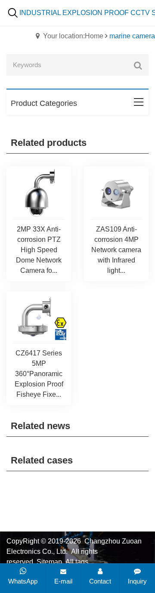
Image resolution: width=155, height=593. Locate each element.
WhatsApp (22, 581)
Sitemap (49, 561)
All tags (76, 561)
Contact (100, 581)
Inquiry (137, 581)
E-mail (63, 581)
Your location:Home (73, 36)
